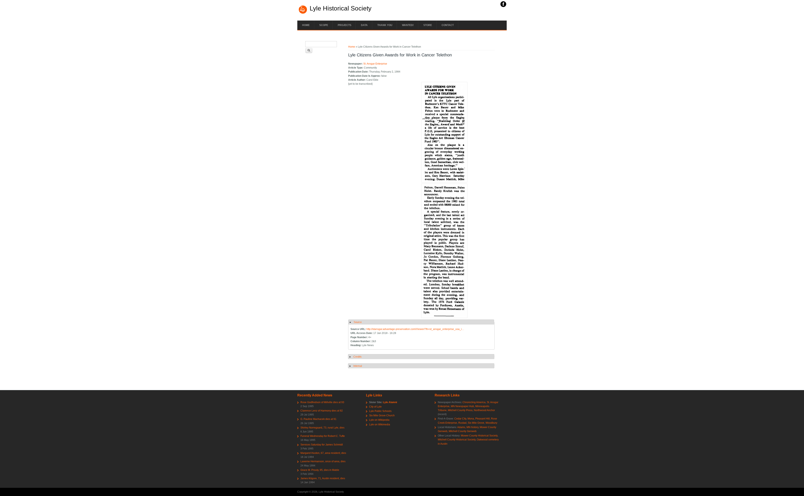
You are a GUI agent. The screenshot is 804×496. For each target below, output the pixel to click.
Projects (344, 25)
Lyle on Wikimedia (379, 424)
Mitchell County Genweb (463, 431)
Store (427, 25)
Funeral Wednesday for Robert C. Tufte (322, 436)
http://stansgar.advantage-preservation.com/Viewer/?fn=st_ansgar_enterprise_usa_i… (415, 329)
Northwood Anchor (484, 410)
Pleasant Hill (482, 418)
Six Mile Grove (476, 422)
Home (306, 25)
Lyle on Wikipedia (379, 419)
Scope (323, 25)
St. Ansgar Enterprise (375, 63)
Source (358, 322)
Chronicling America (474, 402)
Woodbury (491, 422)
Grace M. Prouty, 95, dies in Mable (319, 470)
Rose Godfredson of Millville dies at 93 (322, 402)
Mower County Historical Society (479, 435)
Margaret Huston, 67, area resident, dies (323, 453)
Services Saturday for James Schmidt (321, 444)
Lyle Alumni (390, 402)
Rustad (462, 422)
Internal (357, 366)
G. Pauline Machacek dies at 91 (318, 419)
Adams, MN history (467, 427)
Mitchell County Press (460, 410)
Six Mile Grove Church (382, 415)
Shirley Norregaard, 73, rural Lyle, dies (322, 427)
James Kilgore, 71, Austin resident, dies (322, 478)
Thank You (384, 25)
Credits (357, 356)
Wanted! (408, 25)
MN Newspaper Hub (462, 406)
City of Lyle (375, 406)
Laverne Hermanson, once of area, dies (322, 461)
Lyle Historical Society (340, 8)
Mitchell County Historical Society (456, 439)
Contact (448, 25)
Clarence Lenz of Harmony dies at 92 (321, 410)
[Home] (303, 13)
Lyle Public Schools (380, 411)
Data (364, 25)
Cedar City (460, 418)
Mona (471, 418)
